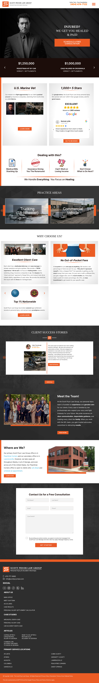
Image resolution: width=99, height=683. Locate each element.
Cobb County (56, 654)
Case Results (9, 607)
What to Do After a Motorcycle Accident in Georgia (29, 636)
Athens (6, 657)
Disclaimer (53, 676)
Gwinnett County (58, 657)
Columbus (8, 663)
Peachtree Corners (10, 456)
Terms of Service (46, 680)
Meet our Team (9, 600)
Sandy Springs (56, 667)
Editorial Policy (69, 676)
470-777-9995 (10, 576)
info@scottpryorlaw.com (15, 579)
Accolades (8, 604)
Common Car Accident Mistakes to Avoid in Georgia (11, 643)
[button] (94, 4)
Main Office (8, 597)
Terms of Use (60, 676)
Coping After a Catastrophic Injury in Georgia (10, 636)
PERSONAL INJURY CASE (12, 623)
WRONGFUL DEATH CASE (12, 619)
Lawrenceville (9, 459)
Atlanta (7, 654)
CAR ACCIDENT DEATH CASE (13, 626)
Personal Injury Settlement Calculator (19, 610)
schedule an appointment (13, 471)
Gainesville (8, 667)
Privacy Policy (45, 676)
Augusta (7, 660)
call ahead (35, 468)
